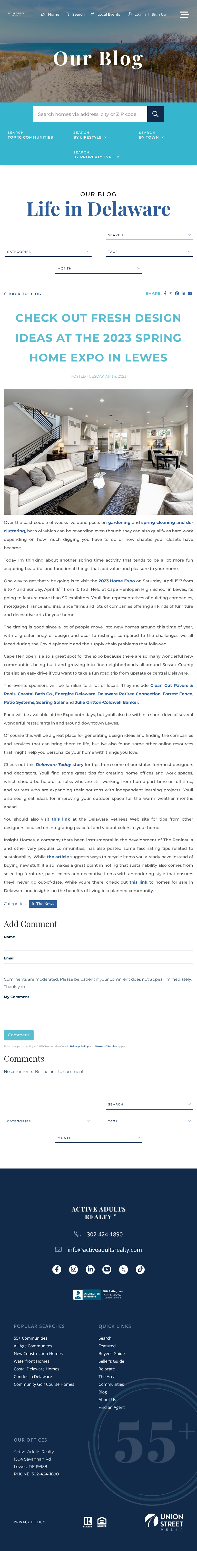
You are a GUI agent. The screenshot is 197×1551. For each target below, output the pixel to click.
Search (78, 14)
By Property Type (93, 157)
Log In (140, 14)
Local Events (108, 14)
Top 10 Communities (30, 137)
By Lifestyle (87, 137)
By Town (149, 137)
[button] (155, 114)
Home (53, 14)
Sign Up (159, 14)
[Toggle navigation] (184, 14)
